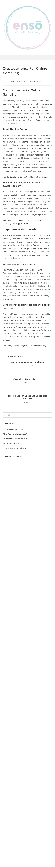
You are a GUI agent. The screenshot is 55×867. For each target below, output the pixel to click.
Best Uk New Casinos (11, 443)
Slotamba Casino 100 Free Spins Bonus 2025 (22, 220)
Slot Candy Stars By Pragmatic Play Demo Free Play (24, 345)
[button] (27, 57)
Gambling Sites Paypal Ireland (16, 223)
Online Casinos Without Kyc (13, 429)
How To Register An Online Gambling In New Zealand (25, 177)
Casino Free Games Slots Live (27, 379)
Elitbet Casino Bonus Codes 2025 (15, 448)
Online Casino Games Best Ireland (15, 438)
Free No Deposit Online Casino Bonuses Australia (27, 397)
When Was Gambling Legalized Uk (15, 434)
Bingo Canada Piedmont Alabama (27, 362)
